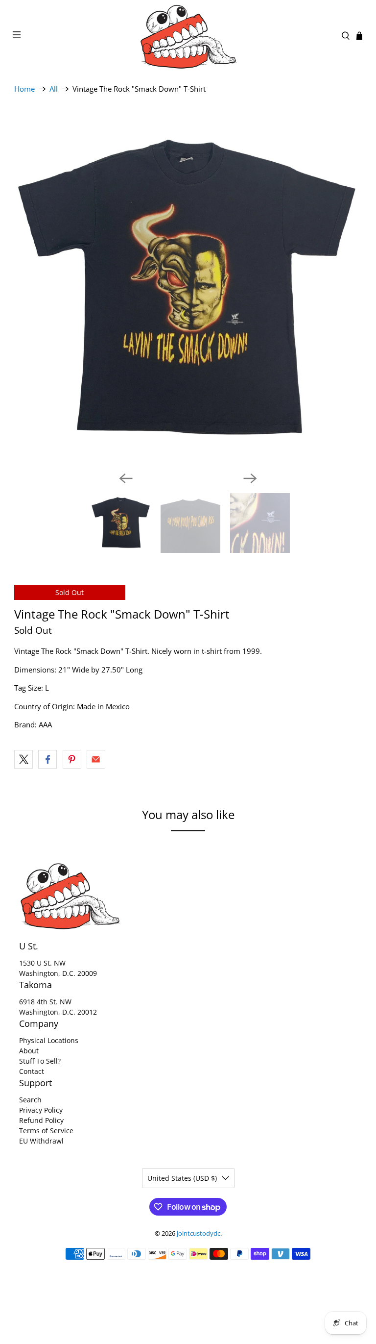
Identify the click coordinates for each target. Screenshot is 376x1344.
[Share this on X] (23, 759)
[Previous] (125, 478)
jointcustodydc (198, 1233)
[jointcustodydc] (188, 35)
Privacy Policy (41, 1110)
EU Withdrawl (41, 1140)
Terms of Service (46, 1130)
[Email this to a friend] (96, 759)
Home (24, 89)
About (29, 1050)
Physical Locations (48, 1040)
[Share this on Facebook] (47, 759)
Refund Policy (41, 1120)
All (53, 89)
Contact (31, 1071)
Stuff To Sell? (40, 1061)
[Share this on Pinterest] (72, 759)
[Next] (250, 478)
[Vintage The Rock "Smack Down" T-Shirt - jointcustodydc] (188, 290)
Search (30, 1099)
